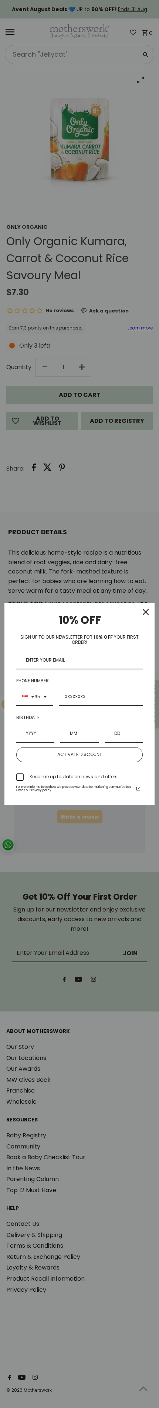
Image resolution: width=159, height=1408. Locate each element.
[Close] (146, 612)
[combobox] (34, 697)
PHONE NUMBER (32, 681)
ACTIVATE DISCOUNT (79, 754)
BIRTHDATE (28, 717)
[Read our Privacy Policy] (138, 788)
